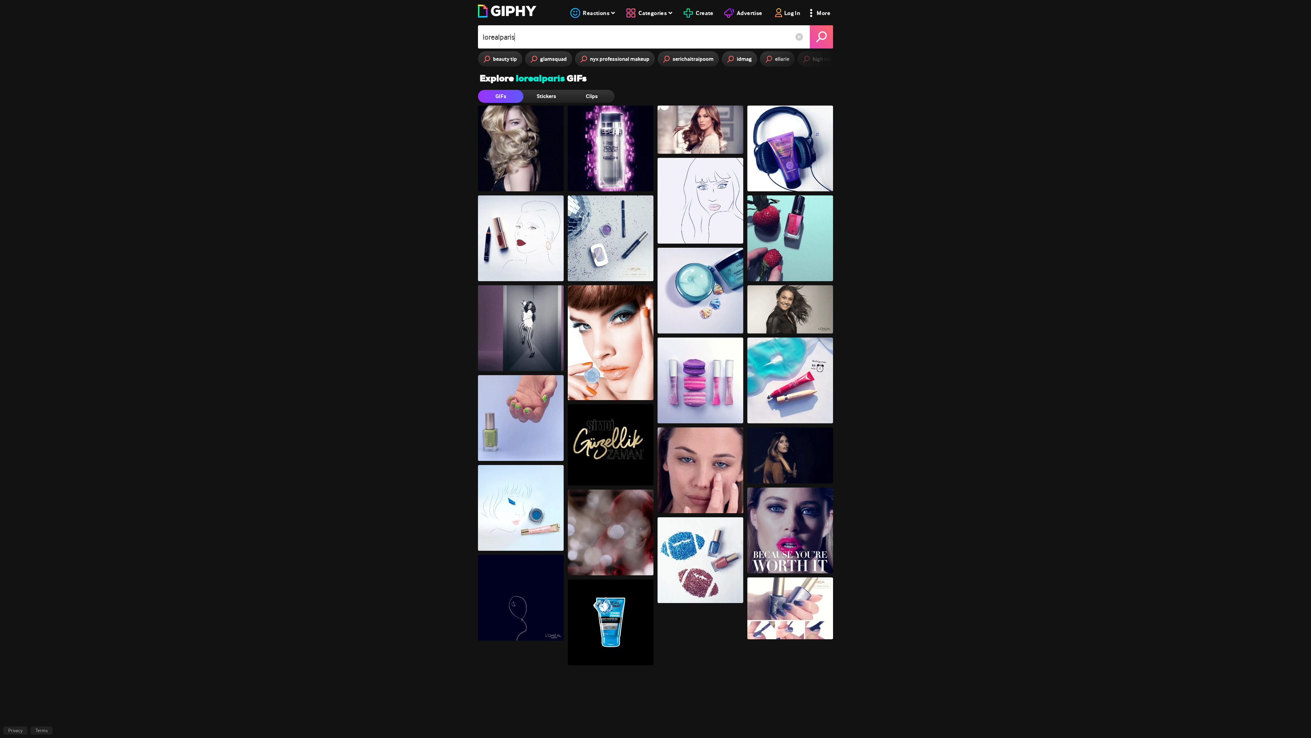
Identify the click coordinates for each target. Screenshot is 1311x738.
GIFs (500, 96)
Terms (42, 730)
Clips (592, 96)
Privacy (15, 730)
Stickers (546, 96)
